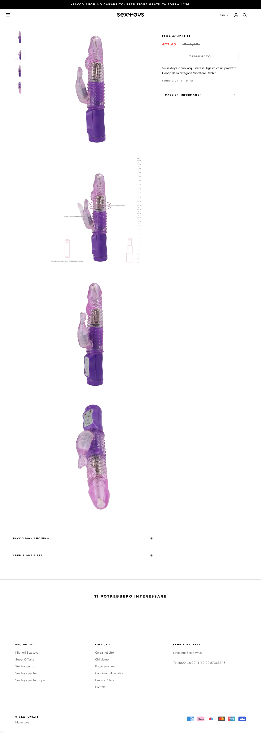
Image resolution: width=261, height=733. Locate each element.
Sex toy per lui (25, 666)
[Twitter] (187, 81)
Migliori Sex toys (26, 653)
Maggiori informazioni (184, 95)
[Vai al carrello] (253, 15)
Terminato (200, 56)
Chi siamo (102, 659)
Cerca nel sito (104, 653)
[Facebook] (182, 81)
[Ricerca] (245, 15)
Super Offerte (24, 659)
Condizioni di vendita (109, 673)
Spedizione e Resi (28, 555)
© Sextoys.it (27, 716)
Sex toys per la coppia (30, 680)
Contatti (100, 687)
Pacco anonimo (105, 666)
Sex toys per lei (26, 673)
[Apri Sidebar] (8, 15)
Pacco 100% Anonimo (31, 538)
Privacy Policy (104, 680)
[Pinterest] (191, 81)
